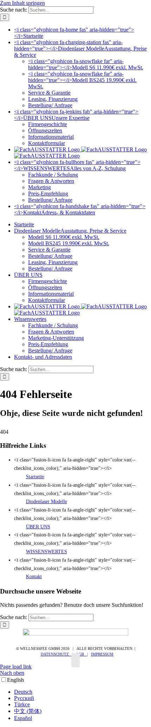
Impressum (102, 654)
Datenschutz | (57, 654)
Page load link (16, 667)
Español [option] (23, 718)
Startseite (35, 476)
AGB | (82, 654)
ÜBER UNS (38, 526)
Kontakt (34, 576)
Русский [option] (24, 698)
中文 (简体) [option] (27, 711)
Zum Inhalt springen (22, 3)
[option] (82, 692)
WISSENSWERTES (46, 551)
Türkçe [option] (22, 704)
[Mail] (75, 660)
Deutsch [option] (23, 692)
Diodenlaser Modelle (46, 501)
